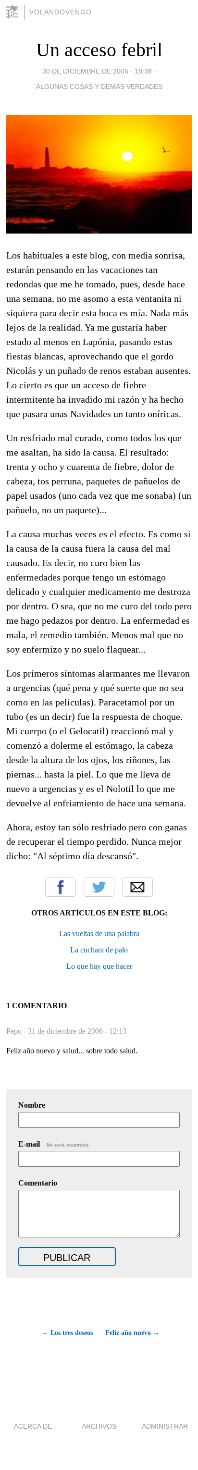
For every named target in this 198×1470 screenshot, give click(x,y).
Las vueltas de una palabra (99, 933)
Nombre (31, 1105)
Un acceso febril (99, 50)
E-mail (54, 1144)
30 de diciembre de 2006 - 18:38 (97, 71)
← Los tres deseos (67, 1332)
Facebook (60, 887)
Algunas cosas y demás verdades (99, 86)
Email (137, 887)
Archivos (99, 1426)
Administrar (165, 1426)
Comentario (37, 1183)
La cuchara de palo (99, 950)
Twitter (99, 887)
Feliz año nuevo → (132, 1332)
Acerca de (33, 1426)
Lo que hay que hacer (99, 966)
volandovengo (60, 12)
